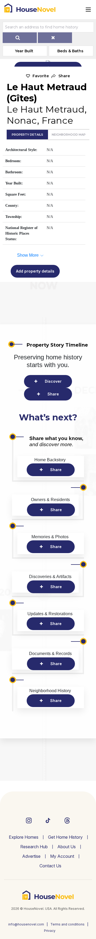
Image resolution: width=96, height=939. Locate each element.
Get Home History (65, 837)
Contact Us (50, 865)
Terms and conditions (67, 924)
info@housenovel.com (26, 924)
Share (53, 394)
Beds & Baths (70, 51)
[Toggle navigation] (88, 9)
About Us (66, 846)
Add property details (35, 271)
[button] (60, 76)
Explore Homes (23, 837)
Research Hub (34, 846)
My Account (62, 856)
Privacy (49, 931)
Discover (53, 381)
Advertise (31, 856)
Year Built (24, 51)
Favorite (41, 76)
